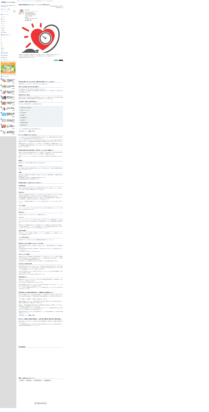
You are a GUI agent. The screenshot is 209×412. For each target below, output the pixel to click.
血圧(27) (22, 380)
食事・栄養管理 (3, 32)
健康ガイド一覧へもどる (42, 403)
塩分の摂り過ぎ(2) (38, 380)
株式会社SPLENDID (4, 55)
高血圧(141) (29, 380)
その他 (2, 50)
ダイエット (3, 23)
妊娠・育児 (3, 27)
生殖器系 (2, 48)
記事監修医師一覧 (4, 57)
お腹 (1, 43)
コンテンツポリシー (4, 59)
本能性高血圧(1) (47, 380)
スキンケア (3, 25)
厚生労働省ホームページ (23, 131)
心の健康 (2, 30)
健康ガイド (3, 19)
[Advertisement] (41, 70)
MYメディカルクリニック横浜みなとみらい (32, 11)
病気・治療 (3, 21)
